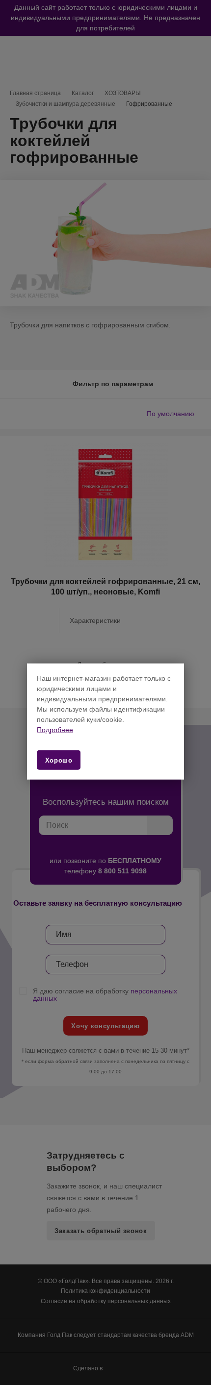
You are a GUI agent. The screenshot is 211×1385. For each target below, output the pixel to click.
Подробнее (55, 730)
